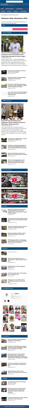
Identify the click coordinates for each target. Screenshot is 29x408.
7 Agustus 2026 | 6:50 (11, 96)
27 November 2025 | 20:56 (12, 229)
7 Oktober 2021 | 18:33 (11, 141)
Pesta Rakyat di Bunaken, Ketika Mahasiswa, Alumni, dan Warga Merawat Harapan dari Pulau (17, 364)
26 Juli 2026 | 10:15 (11, 373)
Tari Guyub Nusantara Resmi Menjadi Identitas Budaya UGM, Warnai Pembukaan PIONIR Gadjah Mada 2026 (17, 93)
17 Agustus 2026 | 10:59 (12, 80)
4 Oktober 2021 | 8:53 (11, 400)
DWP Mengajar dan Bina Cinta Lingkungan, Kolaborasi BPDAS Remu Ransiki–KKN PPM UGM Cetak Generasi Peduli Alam (17, 241)
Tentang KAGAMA (9, 8)
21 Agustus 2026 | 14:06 (6, 57)
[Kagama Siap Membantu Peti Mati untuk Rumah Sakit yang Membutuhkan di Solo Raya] (4, 155)
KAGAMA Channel (7, 169)
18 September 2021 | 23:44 (6, 125)
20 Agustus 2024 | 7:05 (11, 393)
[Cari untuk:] (14, 1)
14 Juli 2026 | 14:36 (11, 243)
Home (2, 8)
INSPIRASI (4, 206)
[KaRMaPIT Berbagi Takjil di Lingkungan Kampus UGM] (4, 268)
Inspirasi (9, 11)
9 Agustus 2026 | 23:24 (11, 88)
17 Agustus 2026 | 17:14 (12, 73)
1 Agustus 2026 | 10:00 (11, 367)
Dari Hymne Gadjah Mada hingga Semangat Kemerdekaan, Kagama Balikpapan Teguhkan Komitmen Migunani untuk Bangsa (17, 85)
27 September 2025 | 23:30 (12, 283)
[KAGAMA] (14, 5)
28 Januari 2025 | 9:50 (11, 384)
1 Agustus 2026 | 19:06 (11, 359)
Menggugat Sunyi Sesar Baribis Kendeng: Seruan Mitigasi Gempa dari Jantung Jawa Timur (16, 281)
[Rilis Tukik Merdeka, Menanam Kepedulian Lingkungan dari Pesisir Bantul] (4, 79)
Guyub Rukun (19, 8)
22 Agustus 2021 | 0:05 (11, 149)
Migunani (3, 11)
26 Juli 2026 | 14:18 (11, 214)
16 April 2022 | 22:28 (11, 269)
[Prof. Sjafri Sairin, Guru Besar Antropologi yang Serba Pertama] (4, 383)
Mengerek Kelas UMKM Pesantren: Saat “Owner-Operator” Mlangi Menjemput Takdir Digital (17, 259)
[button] (1, 6)
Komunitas (15, 11)
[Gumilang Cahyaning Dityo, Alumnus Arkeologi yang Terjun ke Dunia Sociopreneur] (4, 399)
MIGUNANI (4, 248)
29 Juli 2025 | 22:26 (11, 275)
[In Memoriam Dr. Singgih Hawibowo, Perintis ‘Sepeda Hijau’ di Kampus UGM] (4, 140)
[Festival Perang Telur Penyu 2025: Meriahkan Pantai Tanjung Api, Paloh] (4, 275)
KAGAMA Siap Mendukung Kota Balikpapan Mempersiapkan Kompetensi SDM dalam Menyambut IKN (13, 122)
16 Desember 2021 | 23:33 (12, 222)
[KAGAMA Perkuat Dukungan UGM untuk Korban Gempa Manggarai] (4, 72)
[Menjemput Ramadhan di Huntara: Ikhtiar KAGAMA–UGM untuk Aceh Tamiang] (4, 235)
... (1, 66)
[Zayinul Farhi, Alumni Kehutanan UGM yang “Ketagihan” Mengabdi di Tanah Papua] (4, 228)
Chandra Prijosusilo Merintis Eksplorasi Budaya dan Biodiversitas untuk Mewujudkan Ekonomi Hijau (18, 219)
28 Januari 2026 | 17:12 (11, 262)
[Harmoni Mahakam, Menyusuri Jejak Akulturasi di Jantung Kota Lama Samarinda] (4, 373)
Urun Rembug (23, 11)
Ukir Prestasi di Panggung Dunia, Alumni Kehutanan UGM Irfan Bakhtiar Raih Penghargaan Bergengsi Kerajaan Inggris (13, 54)
